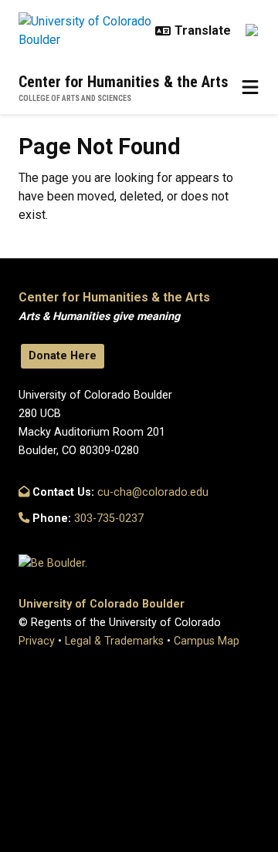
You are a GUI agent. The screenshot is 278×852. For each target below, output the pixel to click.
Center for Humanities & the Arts (124, 81)
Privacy (37, 641)
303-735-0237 (109, 518)
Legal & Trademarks (114, 641)
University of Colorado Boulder (102, 604)
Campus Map (206, 641)
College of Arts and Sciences (75, 98)
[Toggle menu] (250, 88)
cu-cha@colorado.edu (152, 492)
